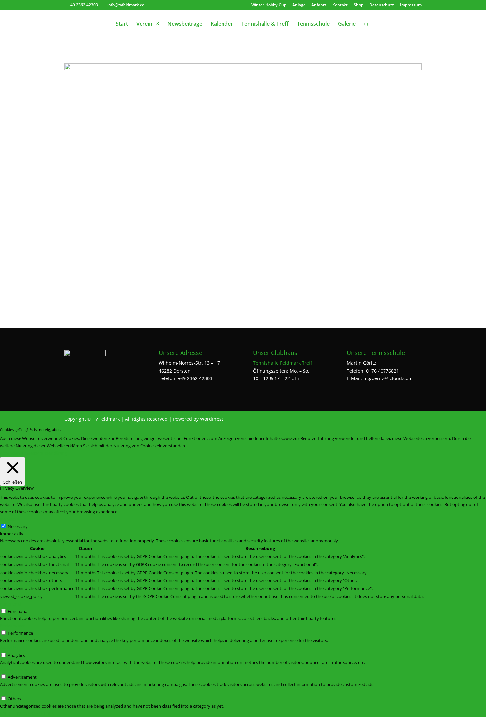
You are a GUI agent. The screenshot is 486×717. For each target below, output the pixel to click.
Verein (144, 24)
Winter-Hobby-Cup (268, 5)
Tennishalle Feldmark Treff (282, 363)
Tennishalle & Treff (265, 24)
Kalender (222, 24)
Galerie (347, 24)
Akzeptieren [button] (11, 453)
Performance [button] (12, 626)
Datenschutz (381, 5)
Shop (358, 5)
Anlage (298, 5)
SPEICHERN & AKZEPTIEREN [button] (27, 713)
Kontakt (340, 5)
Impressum (411, 5)
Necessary (18, 526)
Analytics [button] (9, 648)
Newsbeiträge (184, 24)
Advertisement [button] (14, 670)
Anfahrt (318, 5)
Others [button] (7, 692)
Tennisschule (313, 24)
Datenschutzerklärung (45, 453)
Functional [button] (10, 604)
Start (122, 24)
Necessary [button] (10, 519)
